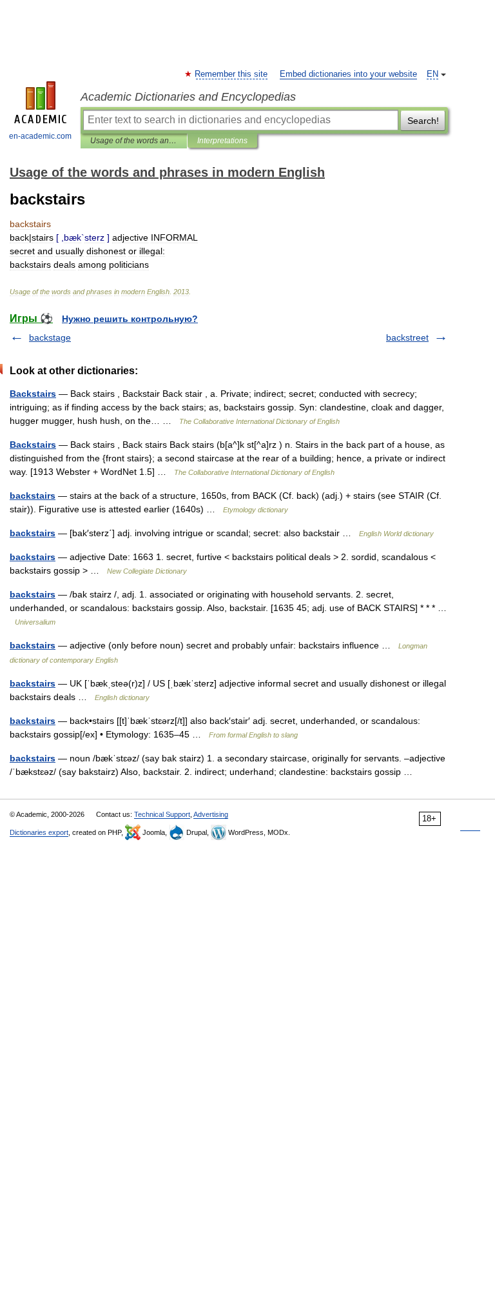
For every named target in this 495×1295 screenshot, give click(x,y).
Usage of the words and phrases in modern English (133, 140)
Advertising (210, 814)
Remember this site (231, 74)
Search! (423, 120)
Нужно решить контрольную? (130, 319)
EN (432, 74)
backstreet (407, 337)
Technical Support (162, 814)
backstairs (32, 495)
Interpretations (222, 140)
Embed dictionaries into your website (348, 74)
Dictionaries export (39, 832)
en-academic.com (40, 136)
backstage (50, 337)
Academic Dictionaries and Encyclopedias (188, 96)
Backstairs (33, 393)
